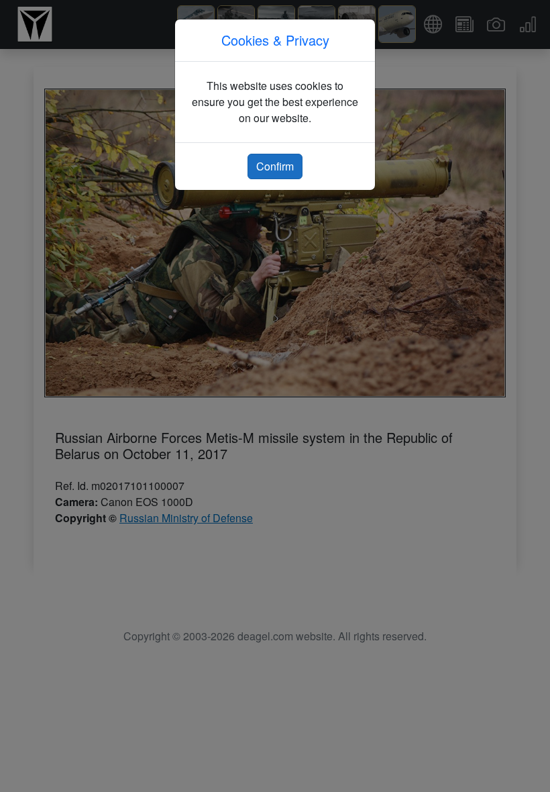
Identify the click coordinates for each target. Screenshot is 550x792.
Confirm (275, 166)
